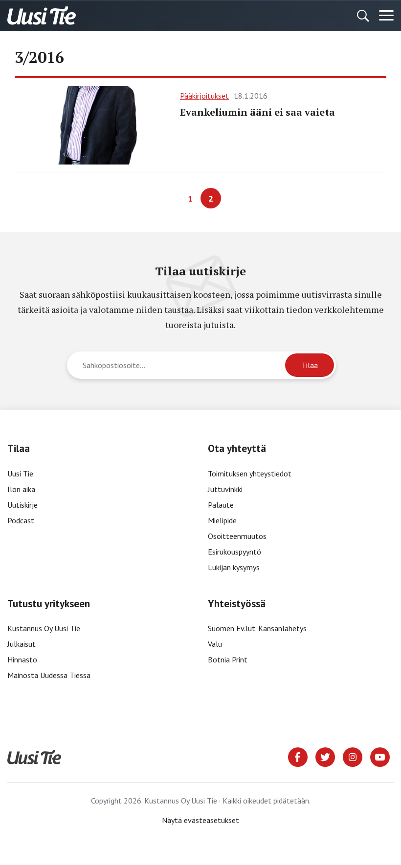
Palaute (221, 505)
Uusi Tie (21, 473)
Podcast (20, 520)
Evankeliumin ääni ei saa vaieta (257, 112)
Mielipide (222, 520)
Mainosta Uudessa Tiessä (48, 675)
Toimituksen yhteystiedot (249, 473)
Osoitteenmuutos (237, 536)
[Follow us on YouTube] (380, 756)
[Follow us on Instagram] (352, 756)
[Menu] (386, 15)
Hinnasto (22, 659)
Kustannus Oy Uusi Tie (43, 628)
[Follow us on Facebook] (298, 756)
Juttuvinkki (225, 489)
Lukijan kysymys (234, 567)
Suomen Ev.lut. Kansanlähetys (257, 628)
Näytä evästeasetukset (200, 820)
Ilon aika (21, 489)
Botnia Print (227, 659)
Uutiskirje (22, 505)
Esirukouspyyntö (234, 551)
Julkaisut (21, 644)
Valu (215, 644)
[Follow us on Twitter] (325, 756)
